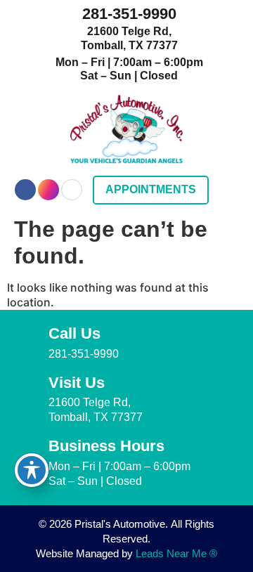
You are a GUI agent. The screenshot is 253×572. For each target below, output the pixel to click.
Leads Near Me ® (176, 553)
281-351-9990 (129, 13)
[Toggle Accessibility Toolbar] (31, 470)
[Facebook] (25, 189)
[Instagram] (48, 189)
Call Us (74, 333)
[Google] (71, 189)
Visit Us (76, 382)
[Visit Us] (27, 386)
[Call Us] (27, 337)
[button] (229, 190)
